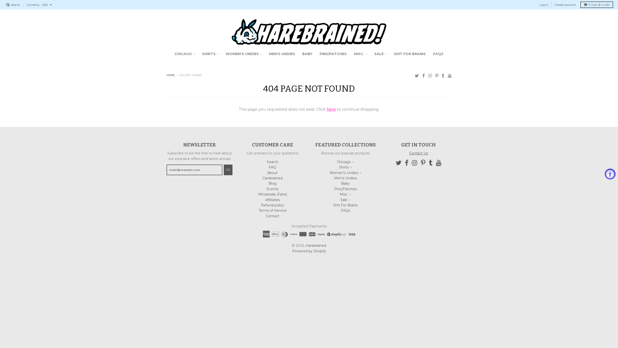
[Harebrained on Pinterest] (436, 75)
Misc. (344, 194)
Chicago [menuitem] (183, 54)
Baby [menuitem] (307, 54)
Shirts (344, 167)
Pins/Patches (345, 189)
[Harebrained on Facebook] (423, 75)
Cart (599, 5)
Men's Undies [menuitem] (282, 54)
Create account (565, 5)
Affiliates (272, 200)
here (331, 109)
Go (228, 169)
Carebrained (272, 178)
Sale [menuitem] (379, 54)
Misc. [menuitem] (359, 54)
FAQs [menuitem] (438, 54)
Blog (272, 183)
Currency (33, 5)
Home (171, 75)
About (272, 173)
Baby (345, 183)
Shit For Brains (345, 205)
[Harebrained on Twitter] (417, 75)
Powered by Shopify (309, 251)
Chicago (344, 162)
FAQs (345, 210)
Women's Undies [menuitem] (242, 54)
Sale (343, 200)
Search (272, 162)
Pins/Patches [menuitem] (333, 54)
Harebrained (316, 245)
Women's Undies (344, 173)
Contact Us (418, 153)
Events (272, 189)
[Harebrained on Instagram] (430, 75)
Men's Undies (345, 178)
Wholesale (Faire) (272, 194)
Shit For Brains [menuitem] (410, 54)
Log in (544, 5)
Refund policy (272, 205)
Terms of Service (273, 210)
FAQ (272, 167)
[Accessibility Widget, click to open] (610, 174)
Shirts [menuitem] (209, 54)
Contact (272, 216)
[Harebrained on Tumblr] (443, 75)
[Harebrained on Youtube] (449, 75)
